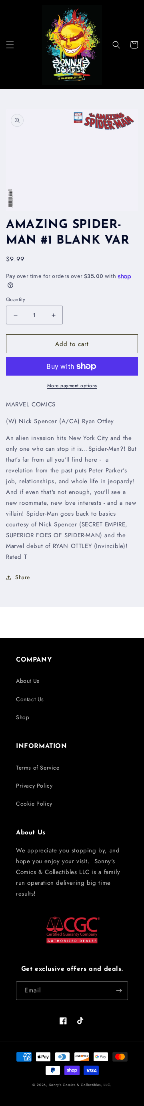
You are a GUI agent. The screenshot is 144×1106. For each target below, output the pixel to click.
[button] (10, 45)
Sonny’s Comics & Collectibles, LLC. (80, 1084)
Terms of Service (38, 768)
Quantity (15, 299)
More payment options (72, 385)
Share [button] (22, 577)
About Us (28, 681)
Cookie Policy (34, 804)
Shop (22, 717)
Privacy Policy (34, 786)
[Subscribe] (119, 990)
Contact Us (30, 699)
